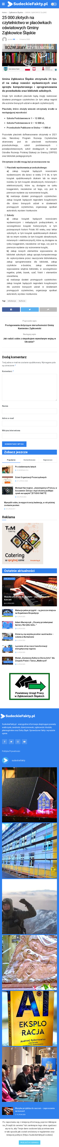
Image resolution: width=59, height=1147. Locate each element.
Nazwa (5, 406)
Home (4, 12)
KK (14, 39)
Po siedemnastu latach (25, 467)
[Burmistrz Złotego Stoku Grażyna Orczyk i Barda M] (29, 1074)
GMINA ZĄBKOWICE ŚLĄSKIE (36, 12)
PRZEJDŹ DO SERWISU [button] (29, 1142)
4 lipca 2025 (9, 603)
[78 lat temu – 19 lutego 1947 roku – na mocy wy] (29, 962)
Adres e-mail (8, 418)
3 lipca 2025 (20, 652)
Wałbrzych (9, 579)
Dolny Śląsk (7, 625)
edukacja (12, 301)
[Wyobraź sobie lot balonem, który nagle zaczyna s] (29, 1018)
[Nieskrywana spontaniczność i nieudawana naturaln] (29, 794)
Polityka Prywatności (11, 751)
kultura (22, 301)
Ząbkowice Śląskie (16, 12)
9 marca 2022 (24, 39)
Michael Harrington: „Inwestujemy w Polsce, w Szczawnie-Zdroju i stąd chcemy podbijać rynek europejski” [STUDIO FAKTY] (36, 490)
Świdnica (8, 638)
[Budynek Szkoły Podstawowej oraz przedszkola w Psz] (29, 850)
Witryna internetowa (11, 430)
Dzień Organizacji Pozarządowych (31, 477)
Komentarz (8, 371)
